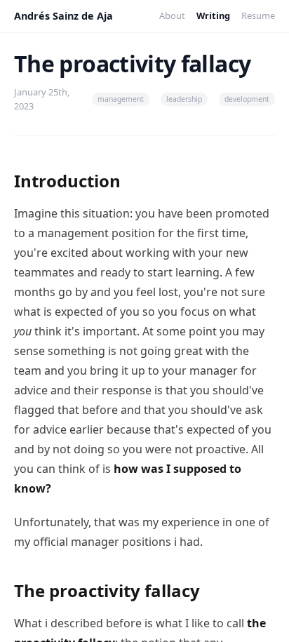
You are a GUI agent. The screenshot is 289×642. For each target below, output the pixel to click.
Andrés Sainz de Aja (63, 15)
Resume (258, 15)
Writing (213, 15)
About (172, 15)
